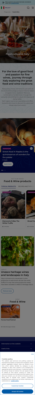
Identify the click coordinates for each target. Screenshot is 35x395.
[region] (17, 373)
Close (32, 354)
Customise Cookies (17, 386)
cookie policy (15, 381)
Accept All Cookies (17, 391)
